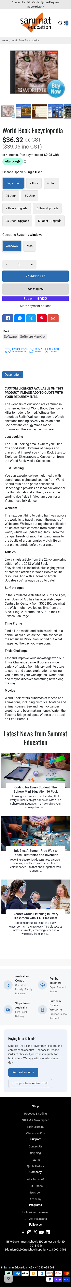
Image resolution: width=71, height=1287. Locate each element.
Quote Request (50, 2)
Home (5, 40)
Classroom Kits (35, 1133)
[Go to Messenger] (19, 318)
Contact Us (18, 2)
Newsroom (35, 1192)
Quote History (35, 6)
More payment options (35, 306)
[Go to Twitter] (31, 318)
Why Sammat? (35, 1179)
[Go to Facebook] (7, 318)
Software (10, 336)
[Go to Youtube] (41, 1233)
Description (13, 375)
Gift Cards (33, 2)
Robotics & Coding (35, 1113)
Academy (35, 1199)
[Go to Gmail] (53, 318)
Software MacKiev (33, 336)
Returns (35, 1159)
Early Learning (35, 1126)
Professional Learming (35, 1212)
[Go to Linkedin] (47, 1233)
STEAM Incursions (35, 1218)
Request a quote (23, 1072)
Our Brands (36, 1186)
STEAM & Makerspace (35, 1120)
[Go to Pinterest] (42, 318)
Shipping (35, 1153)
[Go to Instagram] (29, 1233)
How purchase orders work (30, 1083)
